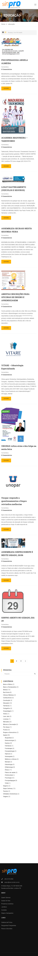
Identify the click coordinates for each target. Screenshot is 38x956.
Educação (6, 703)
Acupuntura (8, 738)
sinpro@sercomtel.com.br (12, 882)
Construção (6, 700)
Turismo (5, 791)
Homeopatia (8, 756)
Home (3, 24)
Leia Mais (6, 88)
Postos (5, 730)
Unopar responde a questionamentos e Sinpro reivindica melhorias (14, 501)
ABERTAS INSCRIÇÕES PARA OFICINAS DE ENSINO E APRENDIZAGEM (15, 297)
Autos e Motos (7, 684)
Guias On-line (5, 901)
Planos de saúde (10, 772)
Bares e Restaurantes (9, 687)
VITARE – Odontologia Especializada (12, 367)
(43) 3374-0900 (8, 879)
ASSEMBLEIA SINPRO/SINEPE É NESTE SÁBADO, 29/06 (17, 553)
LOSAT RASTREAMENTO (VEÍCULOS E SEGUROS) (13, 189)
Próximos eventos (7, 904)
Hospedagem (7, 711)
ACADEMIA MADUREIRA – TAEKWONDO (14, 139)
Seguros (5, 786)
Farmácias (6, 706)
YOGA (6, 783)
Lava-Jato (6, 716)
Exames (7, 743)
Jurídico (4, 907)
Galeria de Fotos (6, 922)
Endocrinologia (9, 740)
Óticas (7, 770)
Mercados (6, 722)
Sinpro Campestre (7, 913)
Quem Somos (5, 897)
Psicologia (8, 778)
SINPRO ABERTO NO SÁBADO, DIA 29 (18, 619)
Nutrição (7, 762)
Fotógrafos (6, 708)
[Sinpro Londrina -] (11, 4)
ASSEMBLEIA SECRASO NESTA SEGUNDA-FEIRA (16, 230)
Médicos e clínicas (11, 759)
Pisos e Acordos (6, 928)
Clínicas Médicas (8, 695)
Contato (4, 910)
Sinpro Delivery (8, 788)
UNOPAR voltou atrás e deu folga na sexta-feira (18, 448)
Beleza (5, 690)
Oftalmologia (9, 767)
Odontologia (8, 764)
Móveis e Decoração (9, 724)
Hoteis (5, 714)
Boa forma (6, 692)
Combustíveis (7, 698)
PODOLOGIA (9, 775)
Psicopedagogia (10, 780)
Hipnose (7, 754)
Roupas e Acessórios (9, 732)
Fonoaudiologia (9, 751)
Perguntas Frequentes (8, 925)
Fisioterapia (8, 748)
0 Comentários (6, 69)
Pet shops (6, 727)
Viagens (5, 796)
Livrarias (5, 719)
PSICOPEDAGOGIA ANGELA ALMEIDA (14, 62)
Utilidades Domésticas (10, 794)
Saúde (5, 735)
